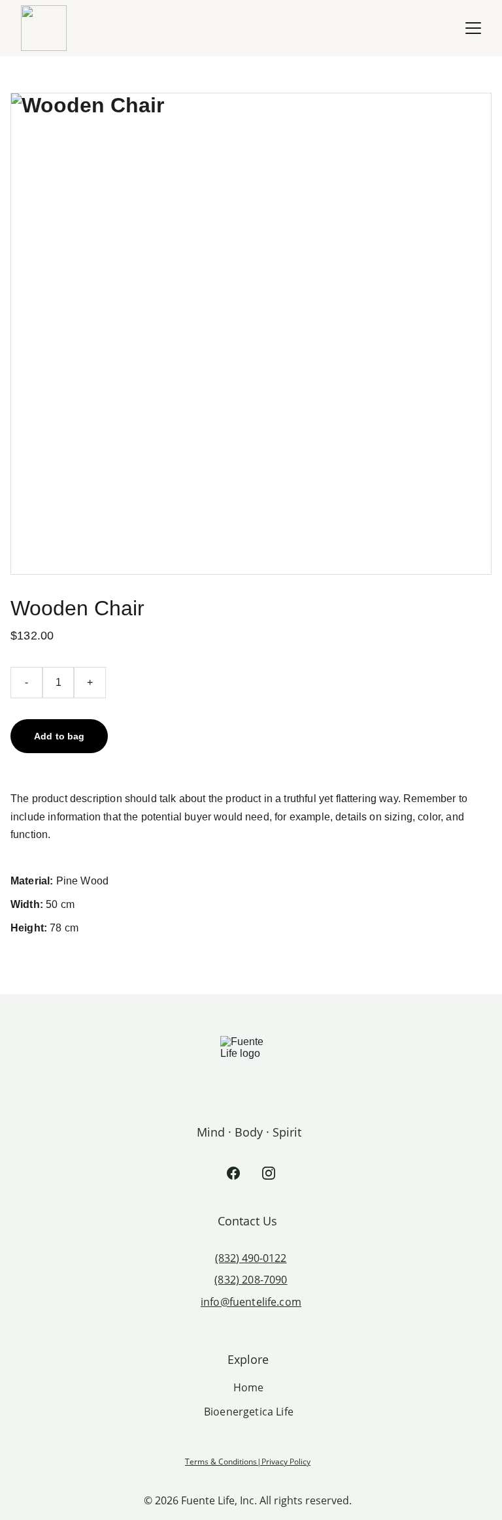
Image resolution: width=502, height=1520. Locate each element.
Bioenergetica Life (248, 1411)
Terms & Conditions (221, 1461)
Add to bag (59, 736)
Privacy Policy (285, 1461)
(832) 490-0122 (250, 1258)
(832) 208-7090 (250, 1279)
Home (248, 1387)
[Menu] (473, 28)
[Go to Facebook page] (233, 1173)
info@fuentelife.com (251, 1302)
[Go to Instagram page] (268, 1173)
